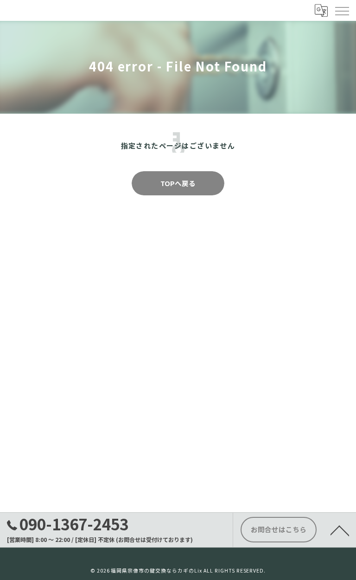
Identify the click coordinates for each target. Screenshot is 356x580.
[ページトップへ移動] (340, 530)
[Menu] (341, 10)
